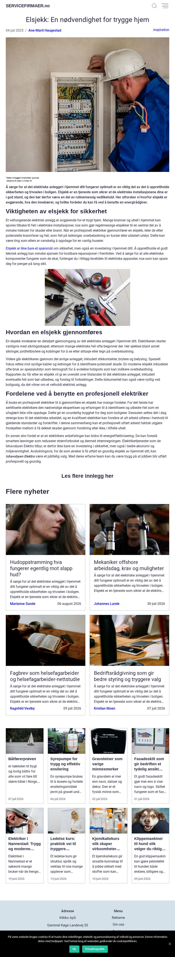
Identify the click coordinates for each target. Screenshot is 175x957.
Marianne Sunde (22, 604)
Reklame (118, 918)
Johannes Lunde (107, 604)
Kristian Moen (104, 708)
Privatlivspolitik (95, 949)
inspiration (161, 30)
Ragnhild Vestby (22, 708)
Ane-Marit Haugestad (44, 30)
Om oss (118, 924)
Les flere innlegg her (87, 476)
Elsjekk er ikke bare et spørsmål (29, 248)
